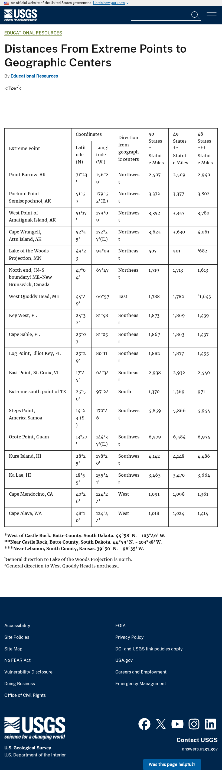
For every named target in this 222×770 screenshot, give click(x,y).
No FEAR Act (17, 660)
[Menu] (211, 16)
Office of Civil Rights (25, 695)
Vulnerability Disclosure (28, 672)
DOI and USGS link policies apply (149, 649)
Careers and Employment (140, 672)
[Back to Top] (202, 750)
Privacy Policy (129, 637)
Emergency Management (140, 683)
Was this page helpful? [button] (172, 764)
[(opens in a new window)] (144, 723)
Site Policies (16, 637)
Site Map (13, 649)
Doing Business (19, 683)
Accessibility (17, 625)
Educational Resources (33, 33)
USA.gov (124, 660)
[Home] (20, 20)
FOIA (120, 625)
